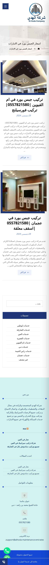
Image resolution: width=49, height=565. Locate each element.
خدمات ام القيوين (23, 342)
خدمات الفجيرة (23, 338)
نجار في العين (23, 439)
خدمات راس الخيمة (23, 351)
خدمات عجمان (23, 355)
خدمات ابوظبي (23, 325)
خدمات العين (23, 334)
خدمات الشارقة (23, 329)
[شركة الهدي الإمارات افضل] (36, 12)
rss (24, 429)
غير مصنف (23, 359)
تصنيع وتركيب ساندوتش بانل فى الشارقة (23, 446)
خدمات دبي (23, 347)
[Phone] (7, 550)
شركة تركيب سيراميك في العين (23, 443)
